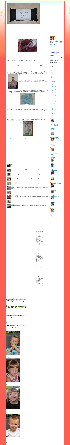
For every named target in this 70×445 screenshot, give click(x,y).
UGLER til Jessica (13, 186)
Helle (55, 36)
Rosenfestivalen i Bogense (54, 125)
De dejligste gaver (56, 196)
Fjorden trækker (53, 128)
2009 (51, 76)
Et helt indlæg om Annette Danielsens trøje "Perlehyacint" (57, 184)
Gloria (21, 65)
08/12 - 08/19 (53, 97)
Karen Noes (35, 90)
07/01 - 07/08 (53, 103)
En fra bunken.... (56, 170)
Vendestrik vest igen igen (14, 195)
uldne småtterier (53, 144)
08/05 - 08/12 (53, 98)
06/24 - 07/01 (53, 104)
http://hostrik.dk (8, 223)
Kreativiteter (52, 182)
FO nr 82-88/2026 (56, 138)
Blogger (39, 320)
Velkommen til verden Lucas (58, 131)
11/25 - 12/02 (53, 84)
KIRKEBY (52, 163)
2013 (51, 71)
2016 (51, 67)
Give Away (12, 177)
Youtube (52, 154)
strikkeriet (52, 147)
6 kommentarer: (22, 138)
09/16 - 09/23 (53, 91)
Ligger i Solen (13, 204)
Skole (51, 215)
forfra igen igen (13, 191)
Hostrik (19, 91)
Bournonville (53, 214)
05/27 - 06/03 (53, 107)
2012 (51, 72)
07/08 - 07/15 (53, 102)
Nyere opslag (9, 158)
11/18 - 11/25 (53, 85)
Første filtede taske (13, 164)
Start (27, 158)
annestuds (52, 208)
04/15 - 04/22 (53, 113)
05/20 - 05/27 (53, 108)
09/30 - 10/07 (53, 89)
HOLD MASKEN (53, 195)
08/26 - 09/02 (53, 95)
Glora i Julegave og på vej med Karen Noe (17, 37)
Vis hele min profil (52, 44)
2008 (51, 77)
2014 (51, 70)
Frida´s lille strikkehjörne (54, 137)
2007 (51, 78)
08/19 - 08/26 (53, 96)
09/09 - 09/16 (53, 92)
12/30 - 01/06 (53, 79)
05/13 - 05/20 (53, 109)
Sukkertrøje (22, 109)
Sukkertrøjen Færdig (14, 182)
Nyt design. (55, 157)
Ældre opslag (45, 158)
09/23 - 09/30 (53, 90)
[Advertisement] (27, 148)
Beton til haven (56, 202)
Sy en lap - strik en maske (54, 124)
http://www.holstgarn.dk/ (9, 222)
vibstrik (52, 169)
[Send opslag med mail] (26, 138)
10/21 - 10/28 (53, 86)
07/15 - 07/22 (53, 101)
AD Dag (12, 173)
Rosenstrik (52, 176)
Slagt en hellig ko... (54, 127)
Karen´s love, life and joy (54, 153)
